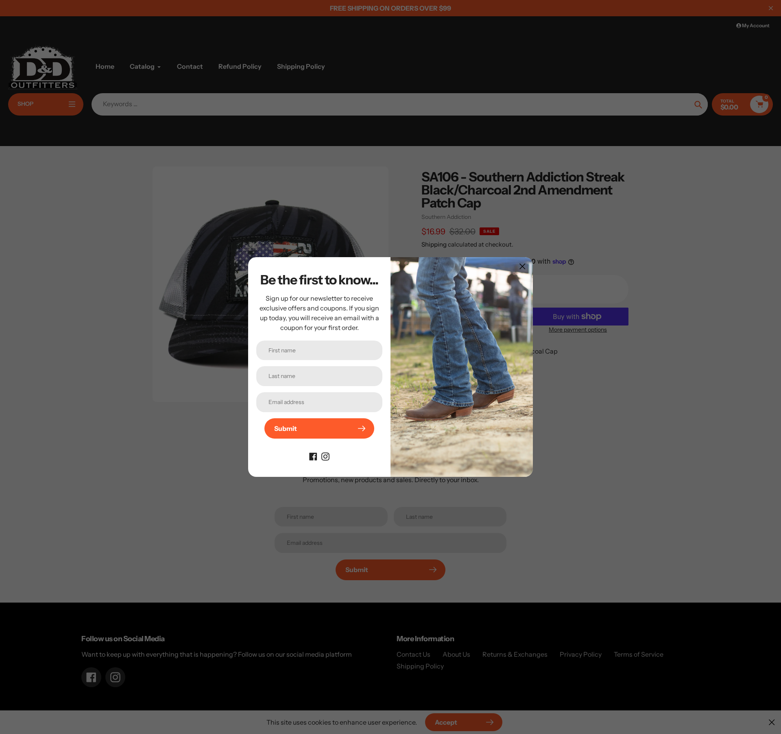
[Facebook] (313, 456)
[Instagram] (325, 456)
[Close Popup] (522, 266)
